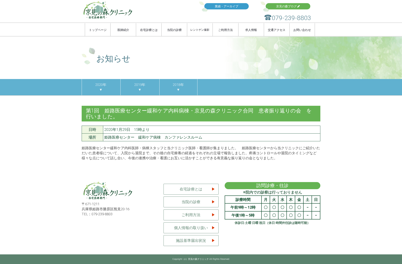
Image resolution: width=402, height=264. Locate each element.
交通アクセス (276, 30)
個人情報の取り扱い (191, 228)
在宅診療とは (149, 30)
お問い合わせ (302, 30)
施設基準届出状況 (191, 240)
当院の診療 (174, 30)
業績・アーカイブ (226, 6)
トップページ (98, 30)
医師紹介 (123, 30)
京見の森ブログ (286, 6)
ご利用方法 (225, 30)
